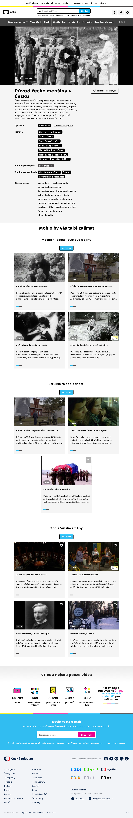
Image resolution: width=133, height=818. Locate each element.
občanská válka (45, 214)
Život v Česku (46, 136)
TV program (78, 3)
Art (96, 3)
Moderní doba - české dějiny (53, 154)
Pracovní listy (68, 22)
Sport (57, 3)
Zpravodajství (47, 3)
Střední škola (45, 165)
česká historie (68, 202)
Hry (78, 22)
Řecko (41, 210)
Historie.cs (44, 125)
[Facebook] (121, 12)
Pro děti (88, 3)
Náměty (56, 22)
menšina (42, 202)
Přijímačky (87, 22)
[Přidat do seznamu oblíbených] (61, 257)
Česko (66, 194)
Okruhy (47, 22)
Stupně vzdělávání (16, 22)
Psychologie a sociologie (51, 176)
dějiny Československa (49, 186)
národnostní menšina (65, 206)
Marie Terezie (76, 15)
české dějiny (44, 182)
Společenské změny (49, 141)
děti (51, 206)
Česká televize (32, 3)
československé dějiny (60, 198)
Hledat (84, 11)
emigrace (42, 198)
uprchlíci (42, 206)
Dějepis (66, 172)
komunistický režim (66, 190)
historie (49, 194)
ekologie (86, 15)
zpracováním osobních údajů (112, 743)
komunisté (53, 202)
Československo (46, 190)
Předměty (34, 22)
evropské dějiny (54, 210)
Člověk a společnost (49, 172)
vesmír (51, 15)
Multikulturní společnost (51, 150)
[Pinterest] (127, 12)
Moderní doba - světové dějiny (54, 159)
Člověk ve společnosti (50, 132)
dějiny (58, 194)
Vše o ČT (103, 3)
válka (40, 194)
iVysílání (66, 3)
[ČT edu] (9, 13)
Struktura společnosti (50, 145)
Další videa (66, 248)
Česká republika (62, 15)
